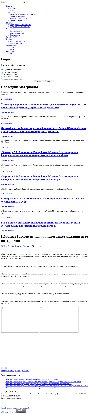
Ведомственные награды (20, 27)
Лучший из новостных (12, 70)
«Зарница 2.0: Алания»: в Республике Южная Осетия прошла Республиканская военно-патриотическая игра (39, 178)
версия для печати (22, 371)
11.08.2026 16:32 (6, 217)
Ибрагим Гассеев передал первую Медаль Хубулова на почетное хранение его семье (39, 384)
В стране (13, 8)
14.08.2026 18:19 (6, 171)
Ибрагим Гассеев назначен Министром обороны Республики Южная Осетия (36, 388)
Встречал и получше (11, 77)
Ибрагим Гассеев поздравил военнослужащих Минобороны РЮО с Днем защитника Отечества (43, 382)
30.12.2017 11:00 (7, 246)
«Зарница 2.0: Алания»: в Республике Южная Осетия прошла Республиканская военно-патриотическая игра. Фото (39, 154)
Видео (12, 49)
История (9, 39)
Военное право (11, 29)
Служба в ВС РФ (12, 37)
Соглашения (15, 35)
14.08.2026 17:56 (6, 193)
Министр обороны (17, 16)
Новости (9, 6)
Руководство (10, 12)
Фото (12, 47)
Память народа (16, 43)
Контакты (9, 54)
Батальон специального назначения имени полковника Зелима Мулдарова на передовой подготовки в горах (40, 224)
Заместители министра (19, 18)
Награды (9, 23)
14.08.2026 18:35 (6, 147)
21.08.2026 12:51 (6, 99)
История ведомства (17, 41)
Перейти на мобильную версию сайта (15, 408)
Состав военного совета (19, 21)
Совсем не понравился (12, 79)
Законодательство (17, 33)
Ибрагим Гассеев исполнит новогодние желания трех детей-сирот (32, 380)
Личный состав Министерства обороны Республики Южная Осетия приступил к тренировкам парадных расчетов (43, 130)
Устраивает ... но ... (11, 74)
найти (25, 2)
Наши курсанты (12, 51)
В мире (13, 10)
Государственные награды (20, 25)
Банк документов (17, 31)
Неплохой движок (10, 72)
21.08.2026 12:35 (6, 123)
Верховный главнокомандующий (23, 14)
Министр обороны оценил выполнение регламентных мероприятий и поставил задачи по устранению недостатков (43, 106)
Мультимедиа (11, 45)
